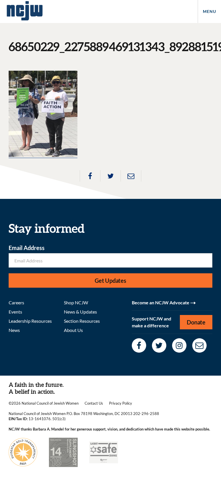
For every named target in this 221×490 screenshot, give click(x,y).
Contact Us (94, 403)
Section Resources (82, 321)
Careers (16, 302)
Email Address (27, 247)
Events (15, 311)
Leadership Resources (30, 321)
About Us (73, 330)
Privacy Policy (120, 403)
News (14, 330)
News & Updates (80, 311)
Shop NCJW (76, 302)
